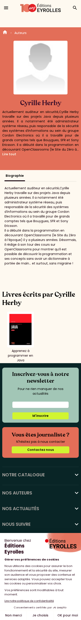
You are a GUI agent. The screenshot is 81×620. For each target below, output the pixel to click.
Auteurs (20, 33)
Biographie (15, 175)
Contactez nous (40, 449)
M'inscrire (40, 415)
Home (5, 33)
